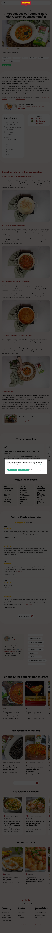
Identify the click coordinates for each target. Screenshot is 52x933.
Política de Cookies (38, 464)
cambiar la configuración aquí (15, 464)
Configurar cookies (35, 469)
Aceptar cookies (12, 469)
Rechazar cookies (23, 469)
